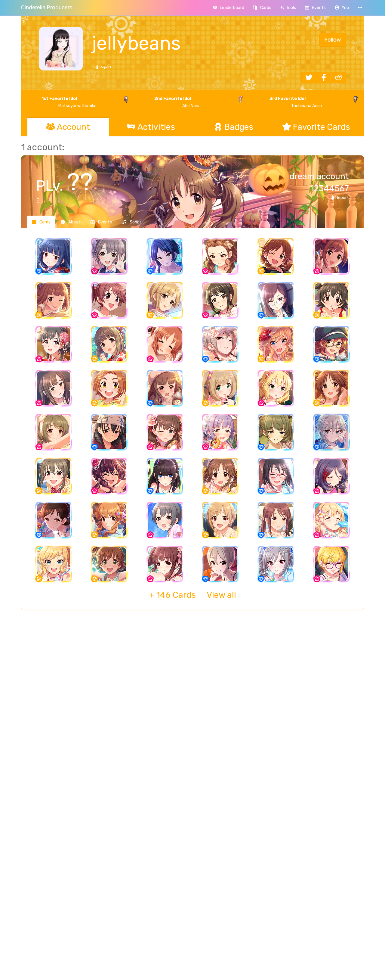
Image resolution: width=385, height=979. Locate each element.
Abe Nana (177, 102)
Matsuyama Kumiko (69, 102)
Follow (332, 39)
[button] (341, 7)
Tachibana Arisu (296, 102)
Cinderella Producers (46, 7)
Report (105, 67)
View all (192, 595)
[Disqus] (192, 713)
